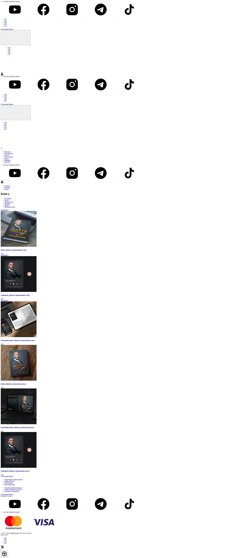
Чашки (7, 205)
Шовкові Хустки (10, 207)
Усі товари (8, 198)
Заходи (7, 155)
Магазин (7, 162)
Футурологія (9, 153)
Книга (7, 158)
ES (5, 26)
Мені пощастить (10, 484)
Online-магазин (9, 481)
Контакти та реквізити (12, 491)
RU (6, 21)
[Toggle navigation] (1, 72)
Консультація (9, 157)
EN (6, 24)
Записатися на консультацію (14, 479)
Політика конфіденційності (13, 488)
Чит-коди (7, 152)
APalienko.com (14, 533)
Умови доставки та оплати (13, 489)
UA (6, 19)
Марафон (7, 160)
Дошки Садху (9, 202)
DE (6, 22)
